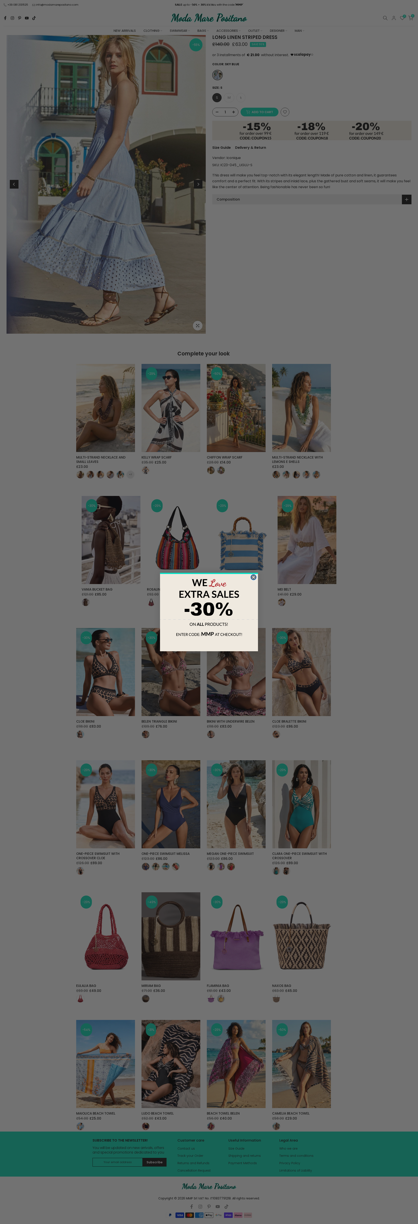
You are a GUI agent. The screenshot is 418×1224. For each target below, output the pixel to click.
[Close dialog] (253, 577)
